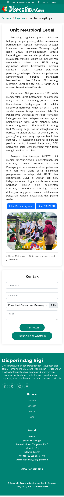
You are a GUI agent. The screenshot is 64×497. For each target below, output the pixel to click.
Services (35, 256)
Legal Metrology (17, 256)
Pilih (53, 305)
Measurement (48, 256)
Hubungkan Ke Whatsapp (32, 336)
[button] (18, 247)
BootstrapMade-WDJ (38, 486)
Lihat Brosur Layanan (21, 206)
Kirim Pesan (32, 327)
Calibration (13, 259)
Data (32, 417)
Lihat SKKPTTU (46, 206)
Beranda (6, 18)
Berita (32, 411)
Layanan (20, 18)
